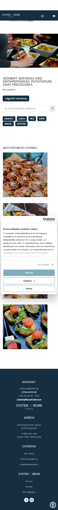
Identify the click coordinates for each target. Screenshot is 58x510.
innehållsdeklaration (29, 464)
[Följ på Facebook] (26, 500)
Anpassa (27, 281)
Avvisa (29, 288)
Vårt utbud (29, 453)
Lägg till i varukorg (16, 98)
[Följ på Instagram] (32, 500)
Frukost (9, 118)
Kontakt (29, 486)
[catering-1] (25, 196)
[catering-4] (25, 348)
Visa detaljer (43, 264)
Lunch (22, 118)
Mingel (8, 124)
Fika (32, 118)
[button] (53, 505)
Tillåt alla (29, 273)
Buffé (42, 118)
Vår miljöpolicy (29, 492)
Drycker (21, 124)
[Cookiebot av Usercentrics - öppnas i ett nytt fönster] (43, 219)
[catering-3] (25, 297)
